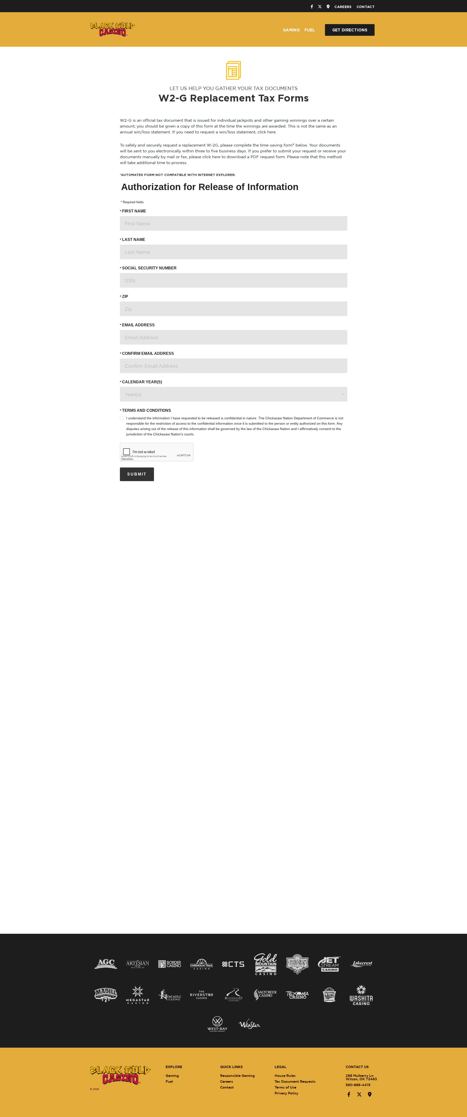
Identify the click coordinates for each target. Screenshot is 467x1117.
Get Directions (349, 30)
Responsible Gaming (237, 1075)
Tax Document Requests (295, 1081)
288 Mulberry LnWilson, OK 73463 (361, 1077)
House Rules (285, 1075)
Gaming (291, 30)
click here (267, 132)
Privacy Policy (286, 1093)
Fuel (310, 30)
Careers (342, 7)
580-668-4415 (358, 1085)
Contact (366, 7)
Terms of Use (285, 1087)
